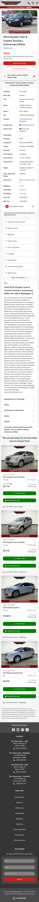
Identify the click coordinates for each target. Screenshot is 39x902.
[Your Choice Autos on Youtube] (17, 729)
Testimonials (19, 813)
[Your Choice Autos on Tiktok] (26, 729)
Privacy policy (19, 835)
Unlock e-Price (20, 493)
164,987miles (31, 610)
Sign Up (19, 879)
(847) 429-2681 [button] (21, 772)
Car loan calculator (19, 829)
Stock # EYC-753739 (8, 474)
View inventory (19, 797)
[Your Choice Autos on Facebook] (12, 729)
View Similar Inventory (19, 68)
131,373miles (31, 480)
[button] (29, 3)
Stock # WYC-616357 (9, 670)
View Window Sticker (16, 206)
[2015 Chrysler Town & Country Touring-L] (19, 458)
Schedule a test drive (13, 500)
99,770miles (32, 676)
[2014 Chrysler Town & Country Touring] (19, 523)
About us (19, 802)
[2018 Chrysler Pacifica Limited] (19, 589)
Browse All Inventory (19, 63)
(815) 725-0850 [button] (21, 748)
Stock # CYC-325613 (9, 540)
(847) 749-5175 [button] (21, 760)
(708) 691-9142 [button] (21, 783)
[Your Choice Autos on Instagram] (22, 729)
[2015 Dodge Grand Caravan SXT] (19, 654)
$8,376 (6, 550)
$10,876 (7, 616)
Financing (19, 824)
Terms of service (19, 840)
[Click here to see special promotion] (19, 7)
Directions (19, 819)
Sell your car (19, 808)
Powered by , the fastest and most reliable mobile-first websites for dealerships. (19, 893)
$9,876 (6, 681)
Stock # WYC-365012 (9, 605)
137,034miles (31, 545)
